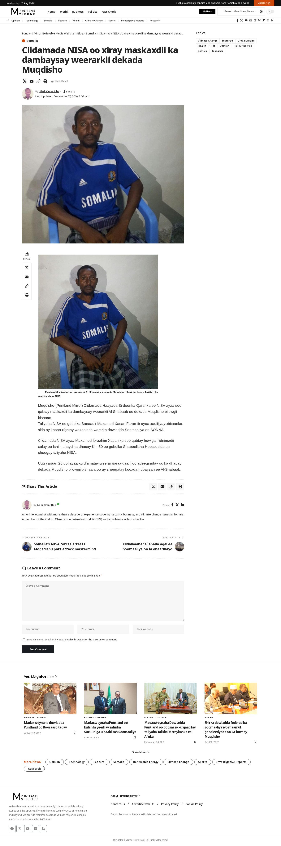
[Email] (31, 81)
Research (155, 20)
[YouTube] (246, 20)
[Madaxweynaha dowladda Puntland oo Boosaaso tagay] (50, 698)
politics (202, 51)
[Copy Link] (38, 81)
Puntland (29, 717)
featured (227, 40)
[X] (241, 20)
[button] (264, 3)
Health (76, 20)
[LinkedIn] (182, 505)
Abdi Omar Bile (49, 91)
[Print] (45, 81)
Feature (62, 20)
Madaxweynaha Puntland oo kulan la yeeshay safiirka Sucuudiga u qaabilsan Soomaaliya (110, 727)
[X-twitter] (19, 828)
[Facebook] (237, 20)
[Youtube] (27, 828)
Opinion (15, 20)
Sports (111, 20)
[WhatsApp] (268, 20)
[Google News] (251, 20)
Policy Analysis (243, 45)
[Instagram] (255, 20)
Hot (213, 45)
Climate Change (94, 20)
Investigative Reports (132, 20)
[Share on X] (24, 81)
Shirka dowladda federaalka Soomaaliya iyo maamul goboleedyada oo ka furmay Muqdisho (226, 729)
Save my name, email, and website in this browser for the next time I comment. (72, 639)
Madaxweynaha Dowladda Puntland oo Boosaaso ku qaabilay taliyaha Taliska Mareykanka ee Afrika (170, 729)
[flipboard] (264, 20)
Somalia (48, 20)
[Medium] (259, 20)
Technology (31, 20)
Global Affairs (246, 40)
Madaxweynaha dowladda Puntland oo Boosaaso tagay (45, 724)
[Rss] (272, 20)
